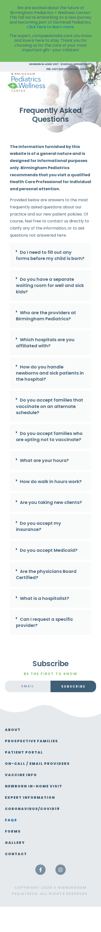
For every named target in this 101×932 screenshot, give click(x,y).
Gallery (15, 842)
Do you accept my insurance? (38, 526)
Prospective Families (31, 741)
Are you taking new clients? (51, 502)
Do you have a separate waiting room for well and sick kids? (50, 285)
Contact (85, 69)
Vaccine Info (21, 774)
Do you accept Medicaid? (48, 550)
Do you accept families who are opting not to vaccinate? (49, 436)
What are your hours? (44, 460)
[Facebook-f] (40, 869)
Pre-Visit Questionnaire (62, 69)
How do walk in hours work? (51, 481)
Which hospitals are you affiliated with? (45, 343)
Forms (13, 831)
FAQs (11, 820)
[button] (50, 256)
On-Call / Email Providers (37, 763)
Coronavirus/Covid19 (32, 808)
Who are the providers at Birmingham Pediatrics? (46, 316)
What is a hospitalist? (44, 598)
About (13, 729)
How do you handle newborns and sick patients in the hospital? (50, 373)
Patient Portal (24, 752)
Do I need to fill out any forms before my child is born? (50, 255)
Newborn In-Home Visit (44, 64)
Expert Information (30, 797)
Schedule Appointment (75, 64)
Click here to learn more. (51, 27)
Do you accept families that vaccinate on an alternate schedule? (49, 406)
